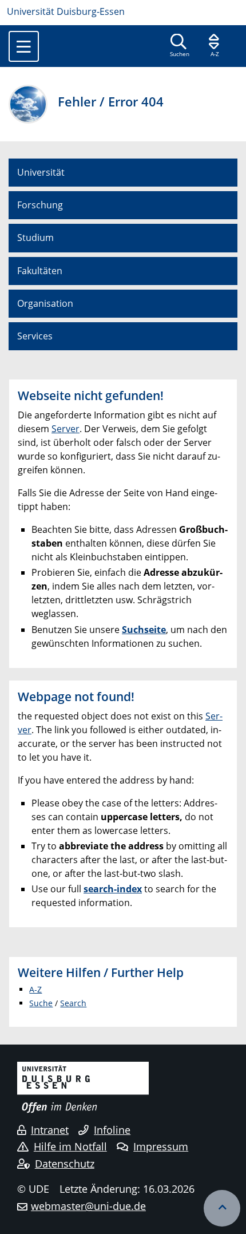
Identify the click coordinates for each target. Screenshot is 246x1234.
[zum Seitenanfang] (222, 1208)
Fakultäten (39, 270)
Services (35, 336)
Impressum (160, 1146)
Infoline (112, 1130)
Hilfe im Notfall (70, 1146)
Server (65, 428)
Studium (35, 237)
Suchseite (144, 629)
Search (73, 1003)
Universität (41, 172)
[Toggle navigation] (24, 46)
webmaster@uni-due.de (88, 1206)
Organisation (45, 303)
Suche (41, 1003)
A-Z (35, 989)
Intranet (50, 1130)
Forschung (40, 205)
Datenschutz (64, 1163)
